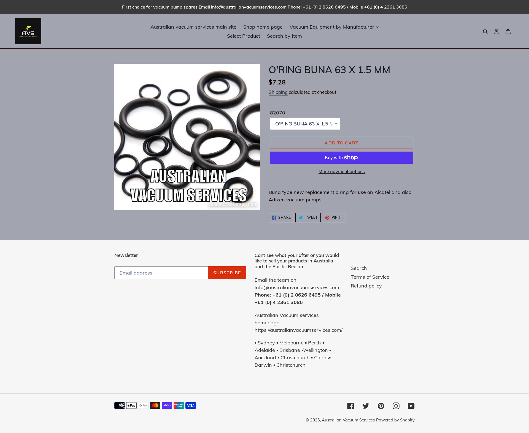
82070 (277, 112)
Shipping (278, 92)
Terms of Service (370, 277)
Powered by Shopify (395, 420)
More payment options (342, 171)
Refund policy (366, 286)
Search (359, 268)
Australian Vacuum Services (348, 420)
